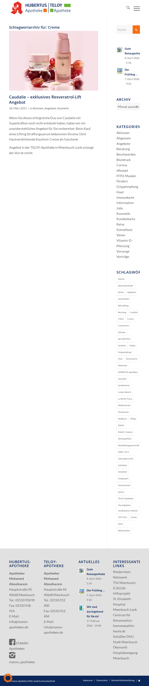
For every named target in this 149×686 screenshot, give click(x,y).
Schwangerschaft (125, 458)
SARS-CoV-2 (123, 452)
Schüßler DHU (123, 637)
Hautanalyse (131, 359)
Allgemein (123, 138)
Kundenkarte (125, 219)
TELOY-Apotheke (125, 498)
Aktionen (38, 108)
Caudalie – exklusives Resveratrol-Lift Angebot (45, 99)
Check (121, 319)
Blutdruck (123, 160)
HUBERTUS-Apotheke (128, 372)
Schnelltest (124, 230)
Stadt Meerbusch (125, 642)
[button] (8, 678)
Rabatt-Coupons (125, 432)
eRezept (122, 170)
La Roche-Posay (125, 399)
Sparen (121, 492)
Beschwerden (126, 154)
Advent (121, 279)
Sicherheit (122, 472)
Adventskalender (125, 285)
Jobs (119, 208)
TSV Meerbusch (124, 583)
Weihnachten (124, 530)
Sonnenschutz (124, 485)
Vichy (120, 524)
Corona (121, 165)
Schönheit (122, 465)
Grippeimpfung (127, 187)
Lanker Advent (124, 392)
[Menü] (135, 8)
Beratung (123, 149)
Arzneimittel (123, 299)
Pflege (133, 419)
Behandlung (123, 305)
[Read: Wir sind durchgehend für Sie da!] (81, 608)
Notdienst (122, 419)
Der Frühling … (96, 590)
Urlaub (134, 517)
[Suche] (126, 8)
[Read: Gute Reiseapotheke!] (119, 50)
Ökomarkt (120, 647)
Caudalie (134, 312)
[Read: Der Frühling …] (119, 71)
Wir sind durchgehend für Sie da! (95, 611)
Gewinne (122, 345)
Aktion (121, 292)
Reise (120, 224)
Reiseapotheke (124, 438)
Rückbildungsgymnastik (128, 445)
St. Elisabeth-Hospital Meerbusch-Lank (125, 604)
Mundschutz (123, 412)
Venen (120, 235)
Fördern (122, 181)
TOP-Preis (122, 517)
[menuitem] (126, 8)
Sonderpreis (123, 478)
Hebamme (122, 365)
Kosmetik (63, 108)
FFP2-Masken (126, 176)
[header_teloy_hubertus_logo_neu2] (40, 8)
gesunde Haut (124, 339)
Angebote (50, 108)
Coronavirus (123, 325)
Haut (120, 192)
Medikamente (124, 405)
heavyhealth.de (48, 681)
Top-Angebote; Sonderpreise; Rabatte (128, 508)
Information (125, 203)
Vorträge (122, 257)
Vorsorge (122, 251)
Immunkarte (125, 197)
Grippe (132, 345)
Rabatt (121, 425)
